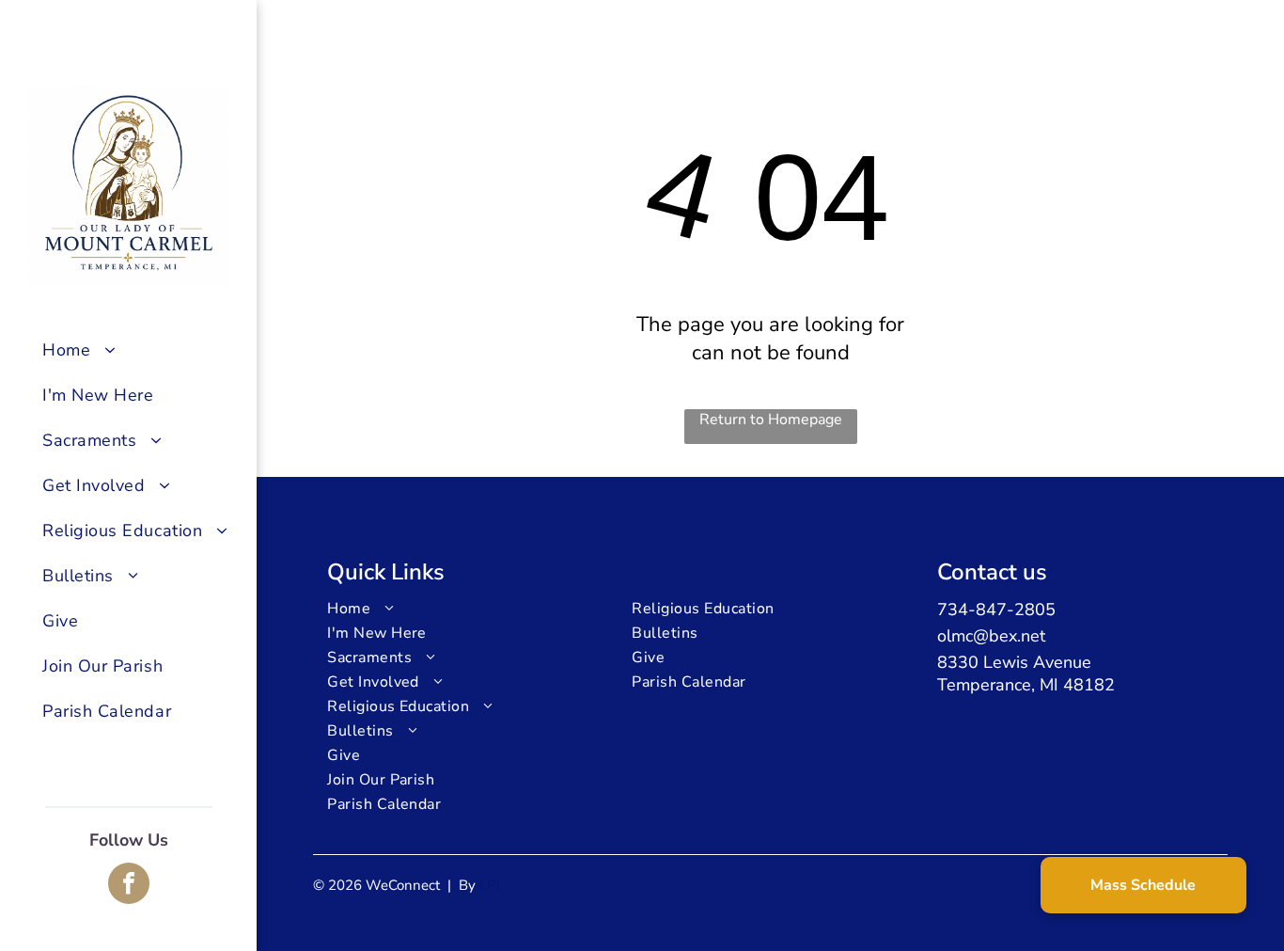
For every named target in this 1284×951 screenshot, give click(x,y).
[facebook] (128, 886)
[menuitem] (142, 349)
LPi (489, 885)
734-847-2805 (996, 609)
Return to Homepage (770, 419)
